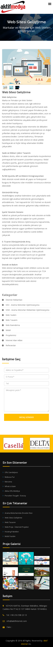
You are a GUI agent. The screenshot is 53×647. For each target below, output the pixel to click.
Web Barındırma (13, 325)
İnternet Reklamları (14, 300)
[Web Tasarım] (10, 583)
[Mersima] (26, 570)
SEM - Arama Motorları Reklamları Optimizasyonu (27, 310)
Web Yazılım (11, 315)
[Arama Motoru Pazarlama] (41, 583)
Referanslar (11, 345)
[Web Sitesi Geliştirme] (10, 558)
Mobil (8, 330)
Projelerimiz (11, 335)
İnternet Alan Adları (14, 340)
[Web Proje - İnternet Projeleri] (26, 558)
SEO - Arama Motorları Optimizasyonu (22, 305)
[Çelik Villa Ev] (41, 571)
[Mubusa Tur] (41, 560)
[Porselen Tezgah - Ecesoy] (26, 585)
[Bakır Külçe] (10, 571)
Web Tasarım (11, 320)
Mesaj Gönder (26, 417)
